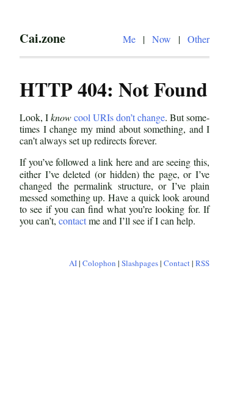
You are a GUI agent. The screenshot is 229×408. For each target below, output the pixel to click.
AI (73, 263)
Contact (177, 263)
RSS (202, 263)
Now (161, 38)
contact (72, 220)
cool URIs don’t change (119, 117)
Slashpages (140, 263)
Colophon (99, 263)
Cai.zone (42, 38)
